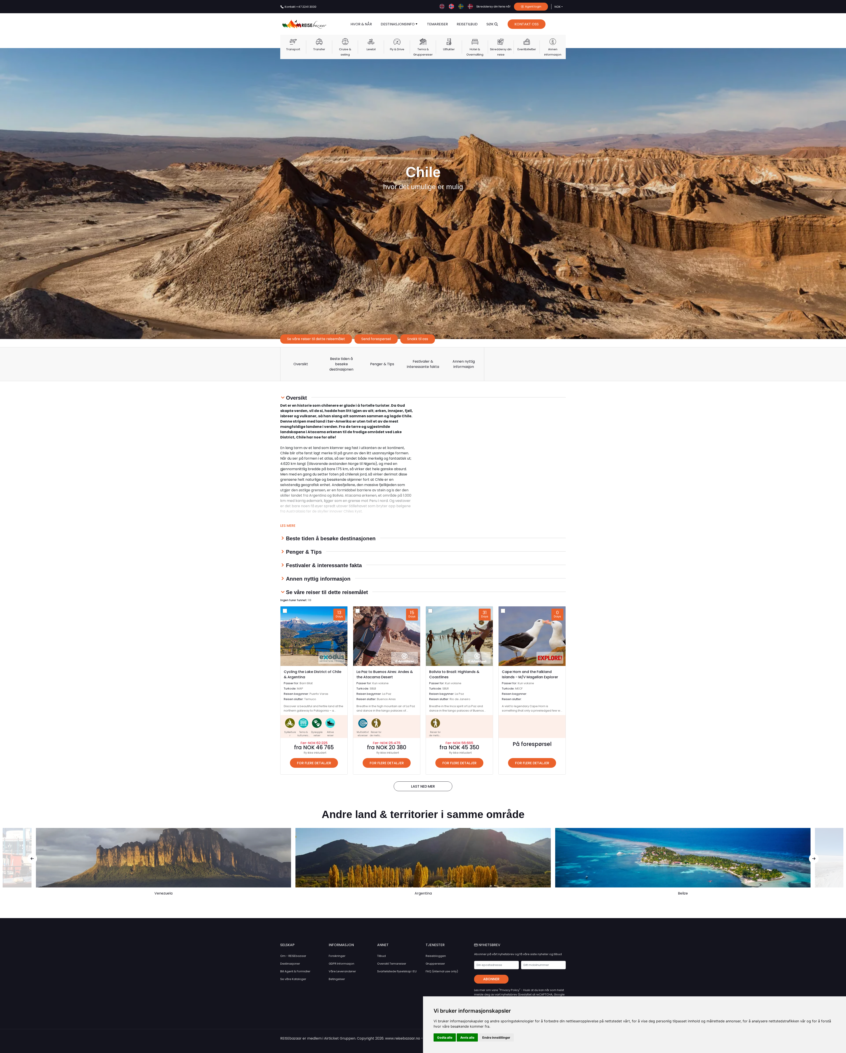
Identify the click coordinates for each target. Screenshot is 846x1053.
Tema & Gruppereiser (423, 52)
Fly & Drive (397, 49)
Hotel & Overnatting (474, 52)
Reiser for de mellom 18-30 (376, 735)
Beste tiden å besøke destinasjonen (341, 364)
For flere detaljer (314, 763)
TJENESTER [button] (435, 944)
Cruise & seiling (345, 52)
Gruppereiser (435, 964)
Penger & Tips (382, 364)
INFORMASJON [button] (341, 944)
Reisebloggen (436, 956)
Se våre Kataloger (293, 979)
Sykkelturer (290, 734)
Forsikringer (337, 956)
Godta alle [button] (444, 1037)
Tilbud (381, 956)
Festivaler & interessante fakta (423, 364)
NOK (558, 7)
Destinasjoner (290, 964)
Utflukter (449, 49)
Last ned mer (423, 786)
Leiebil (371, 49)
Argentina (423, 893)
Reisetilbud (467, 24)
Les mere (287, 525)
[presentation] (32, 858)
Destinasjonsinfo (398, 24)
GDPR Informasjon (341, 964)
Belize (683, 893)
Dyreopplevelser (317, 734)
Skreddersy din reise (501, 52)
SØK (490, 24)
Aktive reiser (330, 734)
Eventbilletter (527, 49)
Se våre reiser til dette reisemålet (316, 338)
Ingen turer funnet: (295, 600)
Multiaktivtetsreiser (363, 734)
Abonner (491, 979)
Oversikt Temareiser (391, 964)
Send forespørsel (376, 338)
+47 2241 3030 (300, 7)
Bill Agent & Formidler (295, 971)
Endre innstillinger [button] (496, 1037)
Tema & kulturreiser (303, 735)
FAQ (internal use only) (442, 971)
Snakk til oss (417, 338)
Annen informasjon (552, 52)
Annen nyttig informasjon (464, 364)
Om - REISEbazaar (293, 956)
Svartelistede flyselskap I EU (397, 971)
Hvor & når (361, 24)
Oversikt (300, 364)
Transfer (319, 49)
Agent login (532, 6)
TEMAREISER (437, 24)
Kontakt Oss (526, 24)
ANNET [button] (383, 944)
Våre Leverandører (342, 971)
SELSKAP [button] (287, 944)
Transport (293, 49)
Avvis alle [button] (467, 1037)
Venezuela (163, 893)
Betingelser (337, 979)
